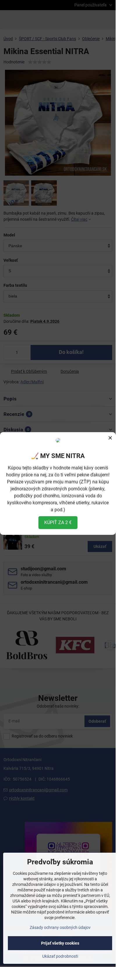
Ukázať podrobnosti (60, 956)
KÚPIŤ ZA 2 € (58, 522)
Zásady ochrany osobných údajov (60, 927)
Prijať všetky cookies (60, 943)
